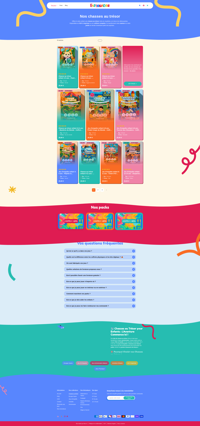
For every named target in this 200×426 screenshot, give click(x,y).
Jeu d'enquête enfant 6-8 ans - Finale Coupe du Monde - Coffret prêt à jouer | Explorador (100, 129)
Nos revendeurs (61, 408)
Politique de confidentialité (95, 423)
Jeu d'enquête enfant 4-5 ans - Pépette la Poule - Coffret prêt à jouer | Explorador (67, 173)
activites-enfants (117, 363)
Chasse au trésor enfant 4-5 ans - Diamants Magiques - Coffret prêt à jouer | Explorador (110, 77)
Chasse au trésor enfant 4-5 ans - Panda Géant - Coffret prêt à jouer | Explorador (67, 77)
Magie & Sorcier (84, 410)
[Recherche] (140, 5)
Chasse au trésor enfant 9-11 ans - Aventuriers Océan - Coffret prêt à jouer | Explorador (88, 173)
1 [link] (93, 190)
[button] (62, 74)
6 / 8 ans (94, 396)
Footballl (82, 398)
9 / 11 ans (94, 399)
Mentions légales (111, 423)
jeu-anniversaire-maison (99, 363)
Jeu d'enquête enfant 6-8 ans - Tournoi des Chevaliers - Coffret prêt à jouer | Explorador (128, 129)
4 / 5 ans (94, 393)
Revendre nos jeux (61, 405)
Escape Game (68, 363)
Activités (71, 401)
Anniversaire (72, 404)
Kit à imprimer (131, 363)
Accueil (59, 393)
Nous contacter (121, 423)
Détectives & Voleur (84, 394)
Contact (59, 401)
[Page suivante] (106, 190)
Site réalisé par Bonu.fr (81, 423)
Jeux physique (100, 369)
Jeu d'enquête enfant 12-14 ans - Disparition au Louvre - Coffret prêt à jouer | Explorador (132, 173)
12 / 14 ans (95, 401)
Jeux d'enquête (73, 399)
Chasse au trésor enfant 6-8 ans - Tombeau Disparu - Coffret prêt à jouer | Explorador (88, 77)
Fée (81, 407)
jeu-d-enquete (82, 363)
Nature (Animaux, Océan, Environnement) (85, 402)
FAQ (58, 396)
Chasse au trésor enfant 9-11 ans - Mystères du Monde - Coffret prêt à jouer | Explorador (71, 129)
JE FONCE (131, 83)
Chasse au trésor (73, 393)
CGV (58, 399)
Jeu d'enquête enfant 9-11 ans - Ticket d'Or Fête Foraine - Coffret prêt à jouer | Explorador (111, 173)
